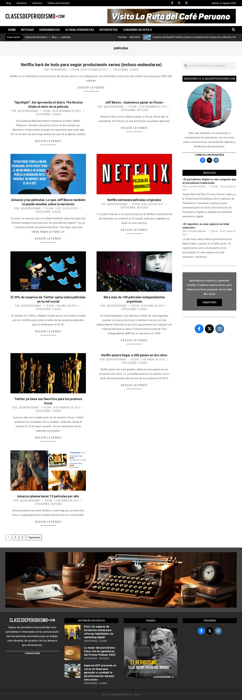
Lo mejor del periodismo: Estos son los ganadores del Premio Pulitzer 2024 (99, 651)
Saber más (209, 302)
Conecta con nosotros (209, 155)
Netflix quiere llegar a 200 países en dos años (134, 355)
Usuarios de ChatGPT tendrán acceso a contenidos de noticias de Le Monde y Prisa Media (177, 37)
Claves (134, 69)
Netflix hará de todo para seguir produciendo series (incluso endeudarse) (91, 64)
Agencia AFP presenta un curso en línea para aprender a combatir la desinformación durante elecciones (100, 672)
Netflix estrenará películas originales (134, 200)
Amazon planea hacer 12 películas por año (48, 496)
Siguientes (34, 537)
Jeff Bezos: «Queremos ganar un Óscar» (134, 102)
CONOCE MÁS (32, 653)
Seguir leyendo (91, 87)
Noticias (142, 110)
